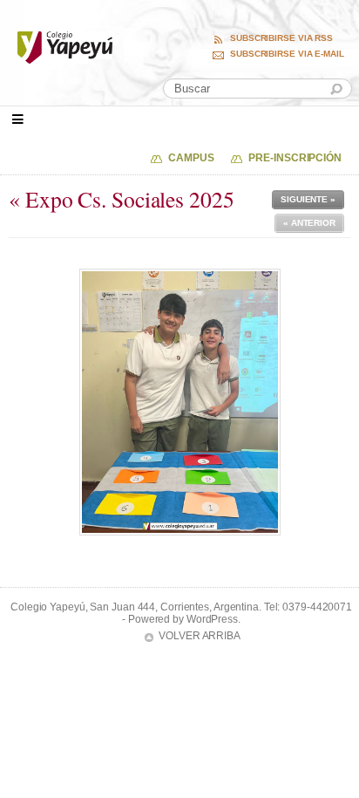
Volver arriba (199, 636)
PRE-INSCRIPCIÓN (295, 158)
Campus (190, 158)
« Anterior (309, 223)
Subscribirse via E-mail (287, 54)
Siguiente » (308, 199)
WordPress (212, 619)
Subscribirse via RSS (281, 38)
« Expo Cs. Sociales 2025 (121, 199)
